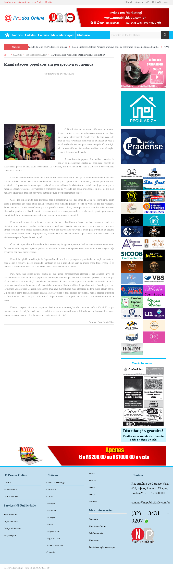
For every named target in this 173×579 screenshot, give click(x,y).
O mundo (50, 552)
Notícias (17, 35)
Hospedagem (10, 535)
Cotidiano (51, 489)
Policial (92, 473)
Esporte (49, 524)
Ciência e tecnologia (55, 482)
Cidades (30, 35)
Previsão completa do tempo (102, 547)
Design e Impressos (12, 528)
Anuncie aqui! (142, 2)
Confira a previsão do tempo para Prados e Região (28, 2)
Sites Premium (10, 514)
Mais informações (62, 35)
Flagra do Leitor (53, 538)
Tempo (92, 494)
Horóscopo (94, 540)
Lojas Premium (11, 521)
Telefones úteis (96, 533)
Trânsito (93, 501)
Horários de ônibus (97, 526)
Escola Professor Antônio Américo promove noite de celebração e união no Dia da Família (96, 47)
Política (92, 480)
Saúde (92, 487)
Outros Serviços (159, 2)
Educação (50, 517)
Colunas (43, 35)
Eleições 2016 (52, 531)
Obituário (83, 35)
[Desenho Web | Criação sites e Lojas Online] (142, 535)
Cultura (49, 496)
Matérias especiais (54, 545)
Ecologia (50, 503)
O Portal (128, 2)
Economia (51, 510)
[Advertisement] (59, 100)
